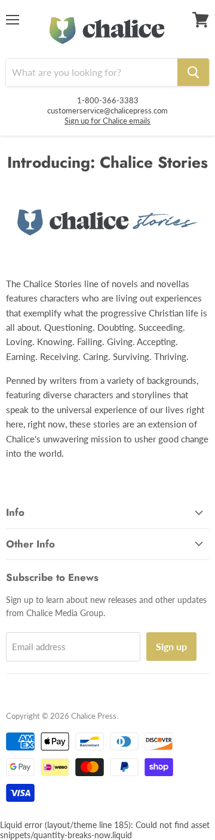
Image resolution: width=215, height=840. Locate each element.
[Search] (193, 72)
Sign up (171, 646)
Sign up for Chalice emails (107, 120)
